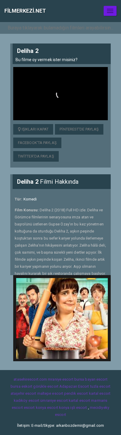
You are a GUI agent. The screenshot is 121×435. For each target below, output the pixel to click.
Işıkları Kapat (35, 129)
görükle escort (45, 386)
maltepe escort (50, 393)
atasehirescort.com (30, 379)
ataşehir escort (23, 393)
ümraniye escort (54, 400)
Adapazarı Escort (74, 386)
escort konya (35, 407)
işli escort (78, 407)
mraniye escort (60, 379)
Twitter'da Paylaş (36, 156)
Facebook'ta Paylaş (37, 142)
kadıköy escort (26, 400)
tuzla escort (100, 386)
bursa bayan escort (90, 379)
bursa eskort (21, 386)
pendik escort (76, 393)
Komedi (30, 199)
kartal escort (99, 393)
